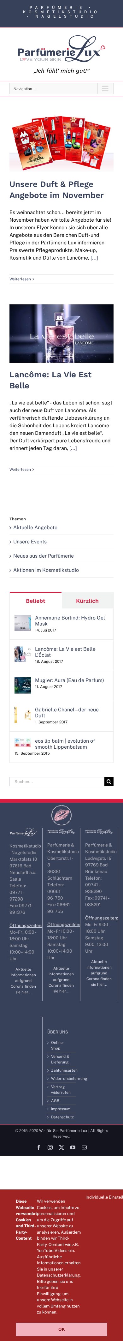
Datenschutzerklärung (58, 1275)
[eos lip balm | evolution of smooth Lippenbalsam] (23, 742)
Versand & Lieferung (60, 1059)
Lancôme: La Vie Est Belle (61, 327)
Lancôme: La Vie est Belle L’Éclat (65, 652)
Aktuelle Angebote (35, 527)
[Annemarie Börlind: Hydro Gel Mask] (23, 618)
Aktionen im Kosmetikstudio (46, 570)
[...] (94, 258)
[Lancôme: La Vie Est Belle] (61, 333)
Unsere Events (30, 542)
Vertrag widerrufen (61, 1090)
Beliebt (35, 600)
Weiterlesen (20, 279)
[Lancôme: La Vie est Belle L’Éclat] (23, 650)
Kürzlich (87, 600)
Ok (61, 1329)
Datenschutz (62, 1117)
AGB (55, 1101)
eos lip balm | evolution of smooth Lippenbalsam (65, 744)
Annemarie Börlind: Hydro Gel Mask (70, 621)
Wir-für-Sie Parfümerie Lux (63, 1130)
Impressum (60, 1109)
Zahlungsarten (62, 1070)
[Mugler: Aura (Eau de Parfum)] (23, 681)
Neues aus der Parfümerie (43, 556)
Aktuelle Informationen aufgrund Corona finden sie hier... (23, 980)
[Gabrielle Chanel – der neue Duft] (23, 710)
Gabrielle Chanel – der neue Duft (67, 713)
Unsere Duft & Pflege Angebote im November (61, 132)
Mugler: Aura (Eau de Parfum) (69, 680)
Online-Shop (57, 1045)
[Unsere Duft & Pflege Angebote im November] (61, 143)
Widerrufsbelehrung (62, 1078)
